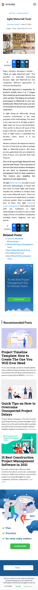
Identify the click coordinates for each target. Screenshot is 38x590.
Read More (29, 375)
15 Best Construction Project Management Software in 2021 (18, 461)
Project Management (19, 13)
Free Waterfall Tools (15, 253)
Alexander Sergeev (13, 24)
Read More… (28, 586)
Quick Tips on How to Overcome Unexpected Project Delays (18, 408)
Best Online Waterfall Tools (18, 250)
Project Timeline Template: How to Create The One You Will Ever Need (17, 357)
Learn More (19, 299)
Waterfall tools (16, 183)
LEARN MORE (20, 546)
